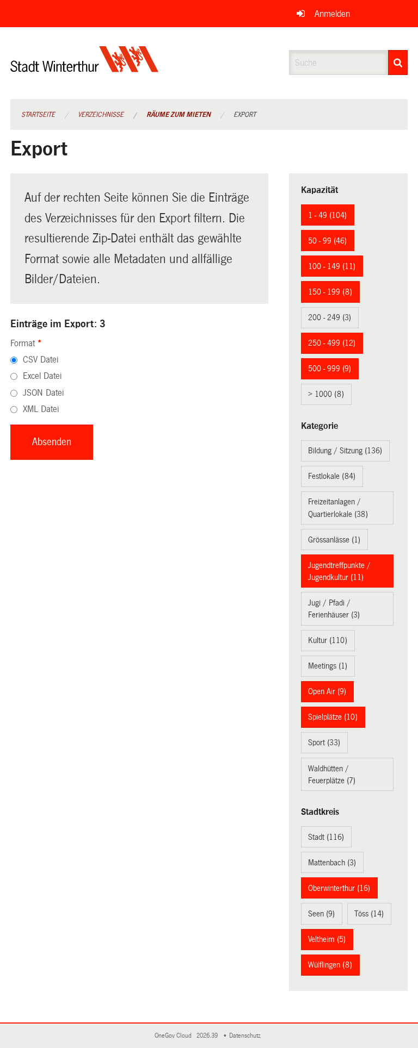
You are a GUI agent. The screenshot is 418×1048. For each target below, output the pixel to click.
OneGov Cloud (175, 1035)
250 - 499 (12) (331, 343)
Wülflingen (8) (330, 964)
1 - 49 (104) (327, 215)
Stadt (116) (326, 837)
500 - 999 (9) (329, 368)
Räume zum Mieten (178, 114)
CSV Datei (40, 359)
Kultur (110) (327, 640)
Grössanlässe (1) (334, 539)
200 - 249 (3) (329, 317)
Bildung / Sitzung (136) (345, 450)
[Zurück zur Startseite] (84, 68)
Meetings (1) (327, 666)
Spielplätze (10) (333, 717)
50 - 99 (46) (327, 240)
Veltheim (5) (327, 939)
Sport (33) (324, 742)
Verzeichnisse (101, 114)
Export (244, 114)
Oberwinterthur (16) (339, 888)
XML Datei (41, 409)
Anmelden (332, 13)
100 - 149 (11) (331, 266)
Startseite (38, 114)
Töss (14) (369, 913)
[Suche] (398, 62)
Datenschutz (246, 1035)
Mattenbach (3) (332, 862)
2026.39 (208, 1035)
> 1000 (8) (326, 394)
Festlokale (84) (331, 476)
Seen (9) (321, 913)
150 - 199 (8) (330, 292)
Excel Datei (42, 375)
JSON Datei (43, 392)
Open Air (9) (327, 691)
